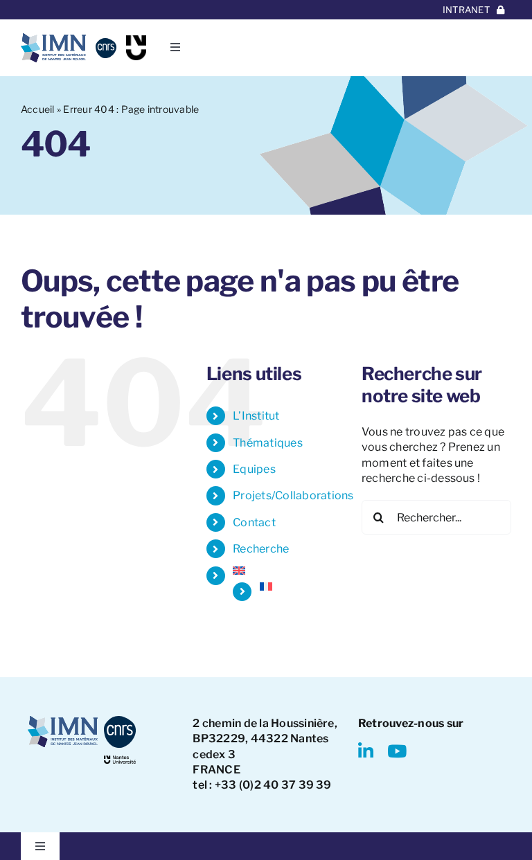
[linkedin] (365, 751)
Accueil (38, 109)
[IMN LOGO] (53, 38)
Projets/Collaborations (293, 495)
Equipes (254, 469)
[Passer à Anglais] (287, 570)
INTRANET (466, 9)
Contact (254, 522)
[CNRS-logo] (106, 43)
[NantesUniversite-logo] (120, 760)
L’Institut (256, 415)
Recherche (261, 548)
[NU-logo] (136, 40)
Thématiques (268, 442)
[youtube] (397, 751)
